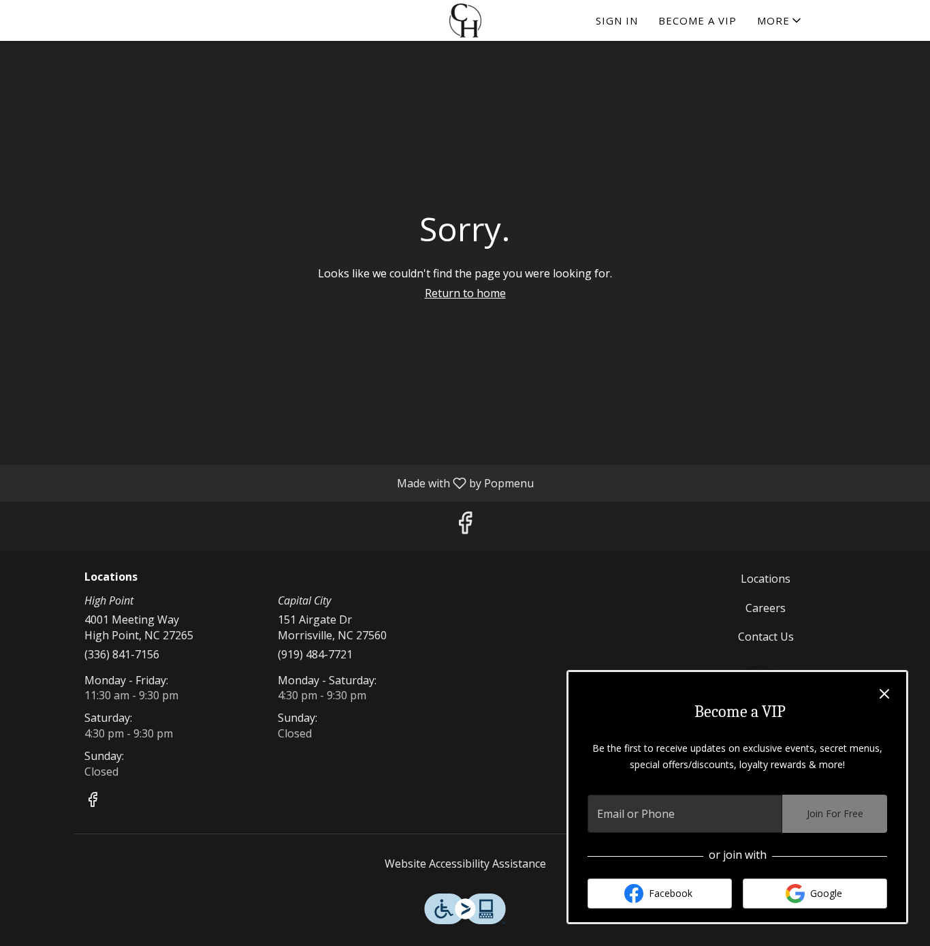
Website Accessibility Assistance (465, 863)
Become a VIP (697, 20)
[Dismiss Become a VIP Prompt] (884, 693)
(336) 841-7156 (121, 654)
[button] (780, 20)
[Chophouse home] (465, 20)
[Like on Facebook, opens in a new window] (465, 525)
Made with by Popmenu (272, 482)
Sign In (617, 20)
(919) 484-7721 (315, 654)
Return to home (465, 293)
